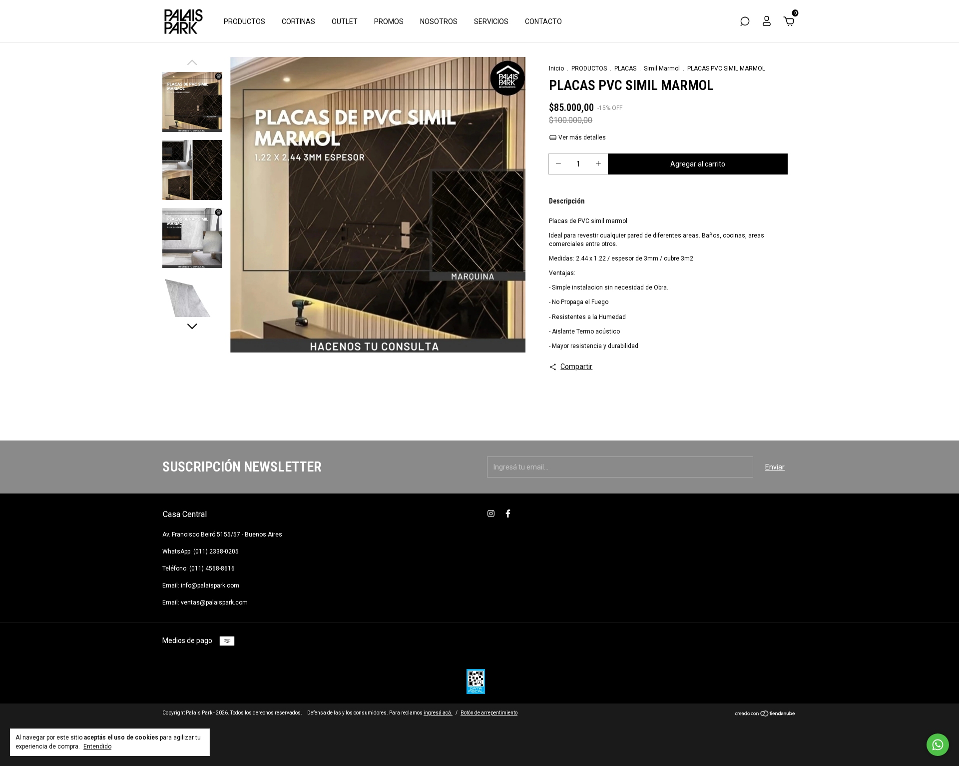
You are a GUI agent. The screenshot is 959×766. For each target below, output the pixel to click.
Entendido (97, 746)
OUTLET (345, 22)
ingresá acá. (438, 713)
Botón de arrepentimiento (489, 713)
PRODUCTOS (244, 22)
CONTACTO (543, 22)
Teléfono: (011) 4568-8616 (198, 568)
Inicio (556, 68)
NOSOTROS (439, 22)
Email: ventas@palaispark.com (205, 602)
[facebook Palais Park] (508, 514)
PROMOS (389, 22)
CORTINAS (298, 22)
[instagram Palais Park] (491, 514)
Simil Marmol (662, 68)
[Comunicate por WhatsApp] (938, 745)
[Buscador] (745, 23)
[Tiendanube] (765, 714)
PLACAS (625, 68)
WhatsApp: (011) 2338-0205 (200, 551)
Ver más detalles (581, 137)
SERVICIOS (491, 22)
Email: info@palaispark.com (200, 585)
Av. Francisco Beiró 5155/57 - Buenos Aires (222, 534)
